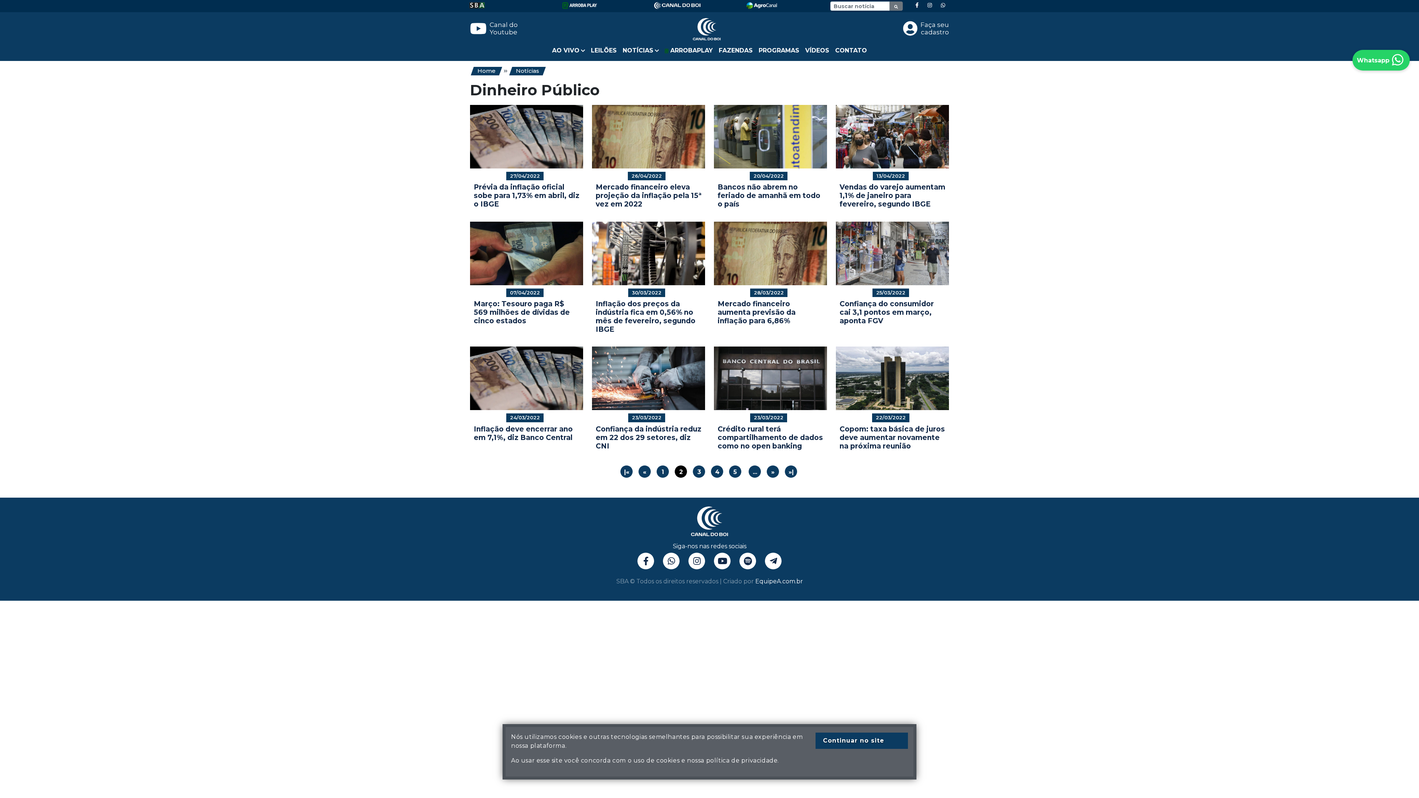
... (755, 471)
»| (791, 471)
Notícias (527, 70)
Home (486, 70)
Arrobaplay (690, 50)
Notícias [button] (638, 50)
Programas (779, 50)
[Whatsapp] (943, 5)
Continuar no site (853, 740)
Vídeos (817, 50)
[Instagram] (930, 5)
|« (626, 471)
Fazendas (736, 50)
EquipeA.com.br (779, 581)
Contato (851, 50)
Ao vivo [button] (565, 50)
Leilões (604, 50)
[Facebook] (917, 5)
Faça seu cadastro (935, 28)
